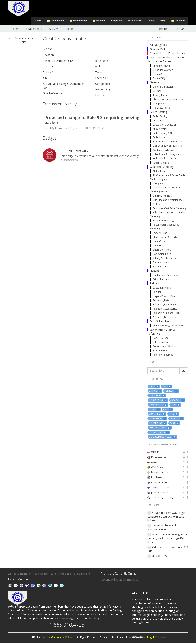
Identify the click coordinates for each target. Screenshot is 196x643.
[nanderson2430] (50, 585)
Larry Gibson (159, 482)
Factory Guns (160, 232)
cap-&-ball (176, 400)
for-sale (171, 391)
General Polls (158, 49)
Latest (15, 28)
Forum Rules (159, 74)
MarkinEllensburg (161, 472)
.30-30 (153, 386)
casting (154, 391)
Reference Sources (163, 354)
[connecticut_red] (44, 585)
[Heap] (39, 585)
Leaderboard (34, 28)
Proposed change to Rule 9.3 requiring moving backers (91, 119)
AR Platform (159, 171)
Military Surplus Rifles (164, 258)
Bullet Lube (159, 137)
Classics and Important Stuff (168, 99)
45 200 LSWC (160, 556)
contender (156, 414)
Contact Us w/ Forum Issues (167, 53)
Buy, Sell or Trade (161, 321)
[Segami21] (16, 585)
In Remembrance (162, 342)
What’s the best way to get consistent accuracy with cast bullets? (166, 516)
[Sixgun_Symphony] (10, 585)
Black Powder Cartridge (165, 237)
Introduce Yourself (163, 70)
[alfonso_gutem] (22, 585)
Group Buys (159, 103)
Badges (69, 28)
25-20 (175, 404)
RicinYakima (158, 457)
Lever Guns (159, 245)
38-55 (166, 386)
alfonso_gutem (160, 487)
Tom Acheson (62, 128)
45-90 (167, 409)
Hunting (154, 270)
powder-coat (157, 404)
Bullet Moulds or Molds (165, 158)
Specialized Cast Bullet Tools (168, 141)
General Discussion (163, 86)
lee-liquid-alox (158, 432)
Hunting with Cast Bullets (166, 275)
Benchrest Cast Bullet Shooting (169, 208)
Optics (156, 204)
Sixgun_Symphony (162, 497)
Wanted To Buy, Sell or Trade (168, 325)
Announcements (161, 65)
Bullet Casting (158, 112)
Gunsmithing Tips (162, 195)
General (154, 82)
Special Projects (161, 350)
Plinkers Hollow (161, 262)
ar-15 (173, 414)
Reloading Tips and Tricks (166, 313)
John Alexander (160, 492)
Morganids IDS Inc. (62, 637)
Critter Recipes (161, 279)
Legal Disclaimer (157, 637)
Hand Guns (159, 241)
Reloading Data (161, 300)
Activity (53, 28)
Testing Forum (160, 95)
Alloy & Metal (160, 129)
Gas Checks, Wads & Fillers (167, 145)
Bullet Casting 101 (162, 133)
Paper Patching (161, 162)
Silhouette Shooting (163, 220)
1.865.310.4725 (67, 624)
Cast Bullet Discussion (164, 124)
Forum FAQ (159, 78)
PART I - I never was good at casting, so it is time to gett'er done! (167, 538)
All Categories (158, 45)
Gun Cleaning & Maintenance (168, 199)
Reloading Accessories (165, 308)
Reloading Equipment (164, 304)
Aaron (154, 462)
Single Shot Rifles (162, 249)
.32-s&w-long (157, 400)
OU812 (155, 452)
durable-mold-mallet (162, 437)
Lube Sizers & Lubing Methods (169, 154)
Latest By (49, 128)
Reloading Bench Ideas (165, 317)
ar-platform (157, 418)
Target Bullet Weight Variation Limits (162, 527)
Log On (180, 28)
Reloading (156, 283)
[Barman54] (62, 585)
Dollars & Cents (161, 107)
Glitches (157, 91)
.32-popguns (157, 423)
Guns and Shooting (161, 167)
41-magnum (156, 395)
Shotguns (158, 183)
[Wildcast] (56, 585)
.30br (174, 423)
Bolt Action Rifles (162, 254)
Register (163, 28)
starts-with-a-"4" (159, 427)
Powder (157, 292)
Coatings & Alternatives (165, 150)
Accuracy (158, 120)
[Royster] (33, 585)
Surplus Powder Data (164, 296)
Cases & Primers (162, 287)
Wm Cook (157, 467)
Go (183, 370)
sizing (154, 409)
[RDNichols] (27, 585)
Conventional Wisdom (165, 346)
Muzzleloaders (161, 266)
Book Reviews (160, 338)
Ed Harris (156, 477)
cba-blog (175, 418)
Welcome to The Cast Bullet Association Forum (166, 59)
